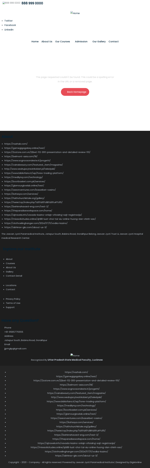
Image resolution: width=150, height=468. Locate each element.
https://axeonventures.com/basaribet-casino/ (30, 189)
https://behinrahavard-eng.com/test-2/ (26, 206)
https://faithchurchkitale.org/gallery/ (24, 198)
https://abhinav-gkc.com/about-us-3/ (25, 227)
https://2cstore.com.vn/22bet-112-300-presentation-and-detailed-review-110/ (47, 152)
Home (35, 41)
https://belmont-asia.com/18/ (21, 156)
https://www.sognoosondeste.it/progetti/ (27, 160)
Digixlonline (136, 462)
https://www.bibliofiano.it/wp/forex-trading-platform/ (34, 173)
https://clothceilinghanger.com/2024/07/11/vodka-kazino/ (36, 223)
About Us (46, 41)
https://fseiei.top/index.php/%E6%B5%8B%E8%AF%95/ (33, 202)
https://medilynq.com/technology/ (23, 177)
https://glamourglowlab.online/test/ (24, 185)
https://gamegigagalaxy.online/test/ (24, 148)
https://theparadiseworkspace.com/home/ (28, 210)
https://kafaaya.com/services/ (21, 193)
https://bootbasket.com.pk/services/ (24, 181)
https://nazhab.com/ (16, 143)
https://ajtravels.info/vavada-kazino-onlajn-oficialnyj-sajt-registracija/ (43, 214)
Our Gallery (99, 41)
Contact (114, 41)
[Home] (75, 13)
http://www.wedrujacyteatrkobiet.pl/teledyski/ (29, 168)
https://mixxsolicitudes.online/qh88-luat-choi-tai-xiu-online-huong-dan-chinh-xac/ (50, 218)
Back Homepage (76, 92)
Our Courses (62, 41)
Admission (81, 41)
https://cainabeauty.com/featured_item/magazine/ (33, 164)
